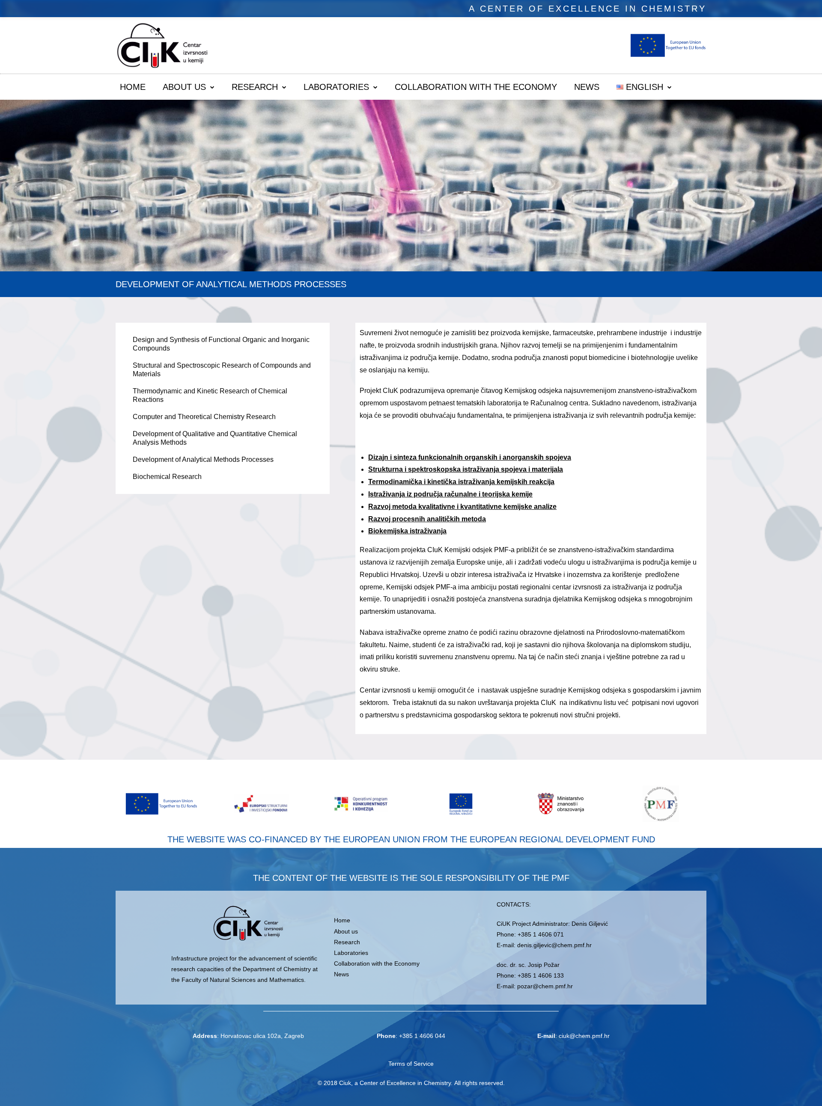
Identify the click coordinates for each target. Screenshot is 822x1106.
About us (184, 87)
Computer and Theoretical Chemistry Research (204, 416)
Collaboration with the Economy (476, 87)
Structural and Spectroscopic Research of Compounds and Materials (222, 370)
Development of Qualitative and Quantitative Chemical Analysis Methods (215, 438)
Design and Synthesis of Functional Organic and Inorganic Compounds (221, 344)
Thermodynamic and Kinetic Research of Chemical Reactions (210, 395)
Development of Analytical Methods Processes (203, 459)
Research (255, 87)
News (586, 87)
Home (133, 87)
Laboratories (336, 87)
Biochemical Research (167, 476)
